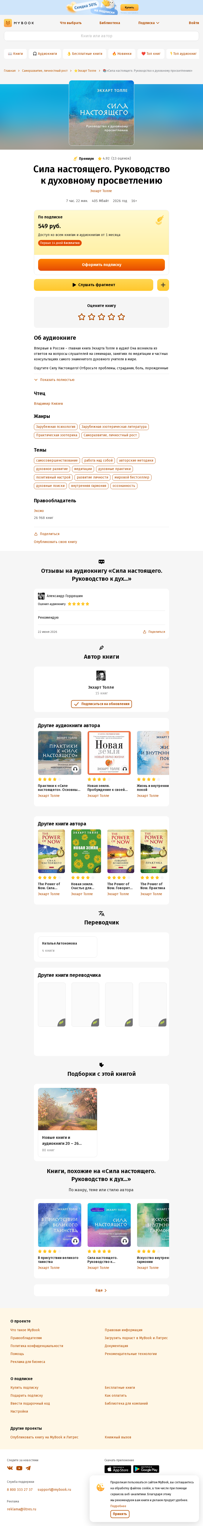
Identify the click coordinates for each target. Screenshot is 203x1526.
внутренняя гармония (88, 486)
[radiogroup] (101, 317)
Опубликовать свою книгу (55, 542)
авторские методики (136, 460)
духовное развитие (52, 469)
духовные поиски (50, 486)
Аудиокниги (47, 54)
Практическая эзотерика (56, 435)
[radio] (82, 317)
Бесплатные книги (87, 54)
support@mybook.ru (54, 1490)
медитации (83, 469)
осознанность (124, 486)
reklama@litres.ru (21, 1509)
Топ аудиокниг (185, 54)
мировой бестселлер (132, 477)
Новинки (124, 54)
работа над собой (98, 460)
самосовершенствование (57, 460)
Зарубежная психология (55, 427)
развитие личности (92, 477)
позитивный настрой (53, 477)
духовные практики (114, 469)
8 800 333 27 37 (20, 1490)
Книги (18, 54)
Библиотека (110, 23)
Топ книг (153, 54)
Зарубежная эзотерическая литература (114, 427)
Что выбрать (71, 23)
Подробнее (118, 1506)
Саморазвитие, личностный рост (110, 435)
